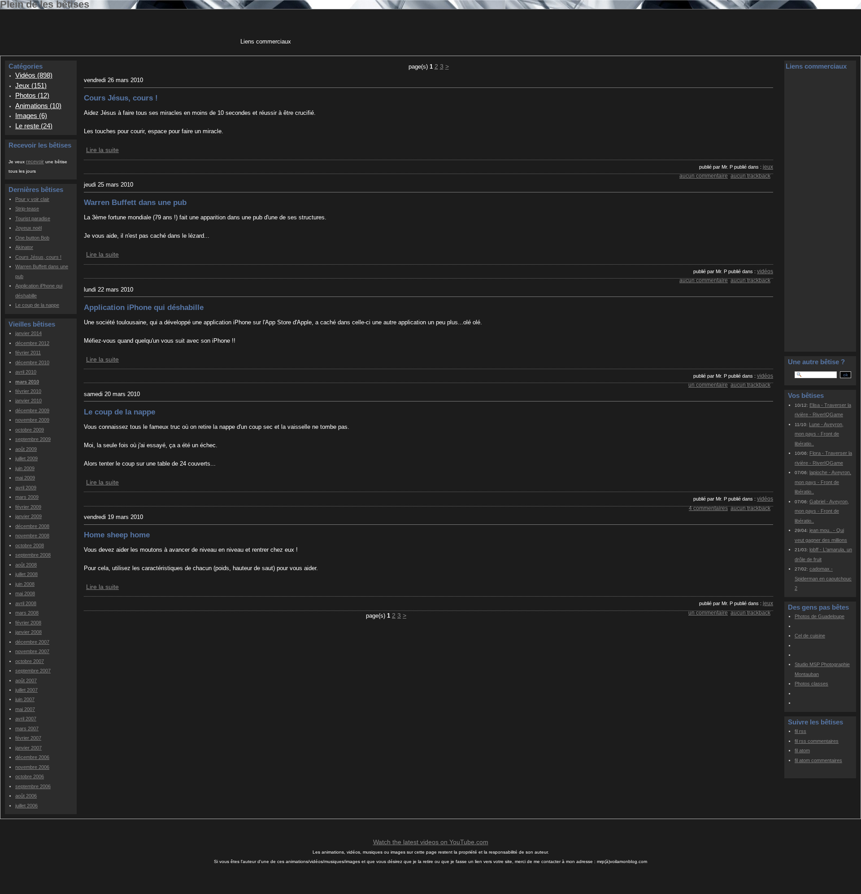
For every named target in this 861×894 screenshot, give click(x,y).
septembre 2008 (33, 555)
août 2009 (26, 449)
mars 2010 (27, 381)
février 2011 (28, 352)
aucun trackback (750, 176)
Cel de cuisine (810, 635)
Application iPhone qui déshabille (144, 307)
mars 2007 (27, 728)
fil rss (800, 731)
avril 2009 (25, 487)
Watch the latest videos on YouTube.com (430, 842)
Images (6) (31, 115)
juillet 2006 (26, 805)
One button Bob (32, 237)
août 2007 (26, 680)
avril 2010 (25, 372)
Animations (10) (38, 105)
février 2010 (28, 391)
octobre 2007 (29, 661)
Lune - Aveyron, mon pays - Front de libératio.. (819, 434)
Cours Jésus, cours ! (38, 257)
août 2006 (26, 795)
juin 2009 (25, 468)
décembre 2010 (32, 362)
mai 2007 (25, 709)
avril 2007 (25, 718)
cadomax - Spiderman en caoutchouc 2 (823, 578)
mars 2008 (27, 612)
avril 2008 (25, 603)
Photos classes (811, 683)
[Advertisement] (456, 31)
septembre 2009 (33, 439)
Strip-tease (27, 208)
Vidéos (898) (33, 75)
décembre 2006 (32, 757)
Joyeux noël (28, 228)
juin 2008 (25, 584)
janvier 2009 (28, 516)
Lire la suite (102, 149)
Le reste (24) (33, 126)
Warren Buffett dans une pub (135, 202)
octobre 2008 (29, 545)
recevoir (35, 161)
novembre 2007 (32, 651)
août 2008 (26, 564)
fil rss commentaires (817, 741)
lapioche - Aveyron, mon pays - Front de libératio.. (823, 482)
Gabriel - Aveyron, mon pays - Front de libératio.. (822, 511)
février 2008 (28, 622)
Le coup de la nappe (37, 305)
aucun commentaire (703, 176)
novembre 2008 (32, 535)
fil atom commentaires (818, 760)
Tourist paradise (32, 218)
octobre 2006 (29, 776)
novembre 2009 (32, 420)
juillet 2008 (26, 574)
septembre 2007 (33, 670)
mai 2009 (25, 477)
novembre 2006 (32, 767)
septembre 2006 (33, 786)
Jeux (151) (31, 85)
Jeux (768, 167)
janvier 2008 (28, 632)
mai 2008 (25, 593)
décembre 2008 (32, 526)
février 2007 (28, 738)
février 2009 (28, 507)
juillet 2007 (26, 690)
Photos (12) (32, 95)
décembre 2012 (32, 343)
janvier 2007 (28, 747)
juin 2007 (25, 699)
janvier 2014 (28, 333)
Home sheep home (117, 535)
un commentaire (708, 385)
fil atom (802, 750)
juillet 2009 (26, 458)
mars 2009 (27, 497)
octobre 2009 (29, 429)
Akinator (24, 247)
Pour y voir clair (32, 199)
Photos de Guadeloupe (819, 616)
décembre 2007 (32, 642)
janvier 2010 (28, 400)
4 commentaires (708, 508)
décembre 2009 (32, 410)
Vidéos (765, 271)
